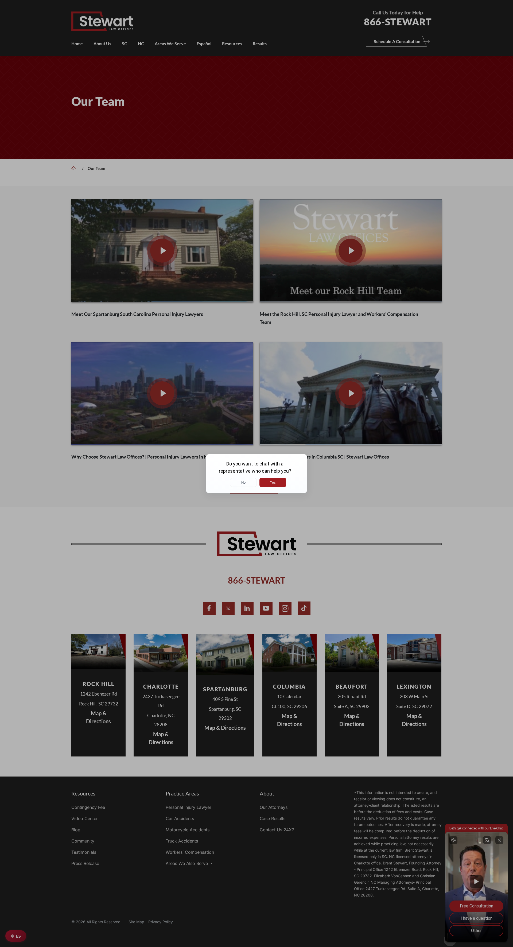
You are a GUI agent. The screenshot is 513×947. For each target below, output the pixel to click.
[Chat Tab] (256, 473)
